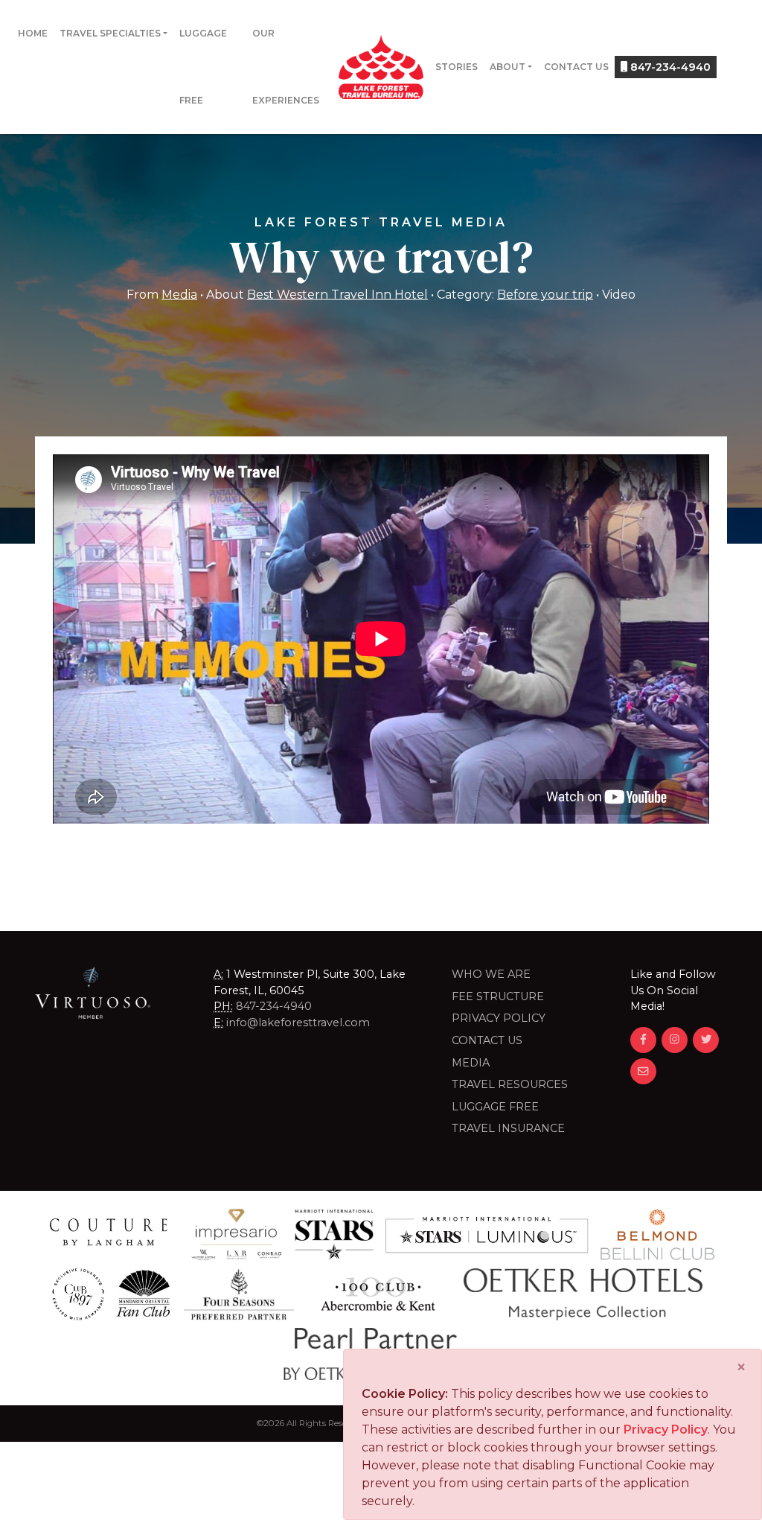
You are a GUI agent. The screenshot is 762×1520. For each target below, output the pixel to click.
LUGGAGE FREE (495, 1106)
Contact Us (576, 66)
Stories (456, 66)
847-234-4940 (669, 67)
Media (179, 294)
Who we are (491, 974)
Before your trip (545, 294)
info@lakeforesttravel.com (298, 1022)
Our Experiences (285, 67)
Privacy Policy (498, 1018)
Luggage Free (203, 67)
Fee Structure (498, 996)
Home (33, 33)
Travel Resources (510, 1084)
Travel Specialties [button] (110, 33)
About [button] (507, 66)
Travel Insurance (508, 1128)
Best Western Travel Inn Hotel (337, 294)
